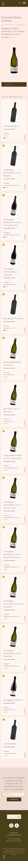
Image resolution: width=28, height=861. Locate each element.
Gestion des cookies (19, 850)
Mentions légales (22, 848)
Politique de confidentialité (10, 850)
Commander (8, 84)
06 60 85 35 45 (14, 833)
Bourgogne (5, 28)
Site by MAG (14, 858)
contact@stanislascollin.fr (14, 835)
